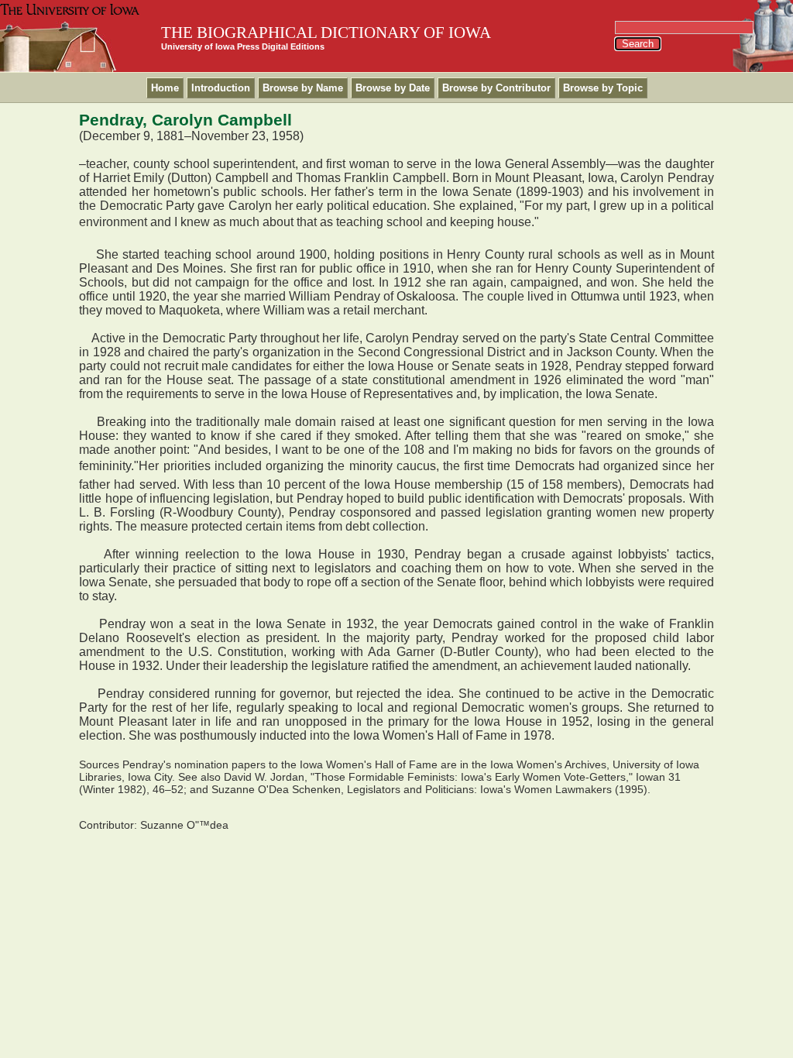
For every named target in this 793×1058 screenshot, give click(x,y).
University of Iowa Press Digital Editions (242, 46)
